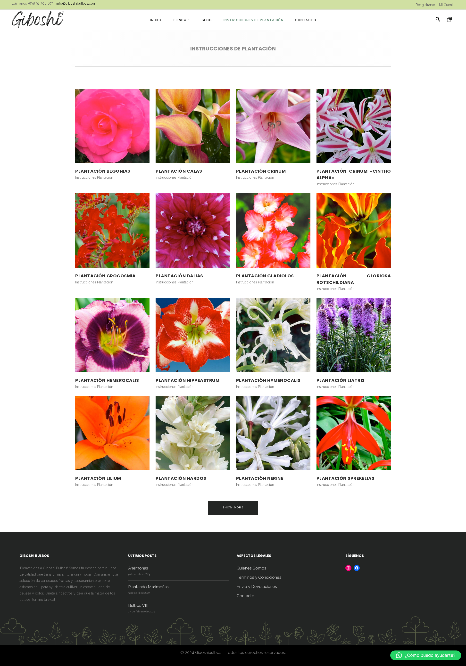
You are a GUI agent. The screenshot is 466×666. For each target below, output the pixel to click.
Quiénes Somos (251, 568)
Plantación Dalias (179, 276)
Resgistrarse (425, 5)
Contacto (245, 595)
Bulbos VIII (138, 605)
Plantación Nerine (259, 478)
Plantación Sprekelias (345, 478)
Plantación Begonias (102, 171)
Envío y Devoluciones (257, 586)
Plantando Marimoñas (148, 586)
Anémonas (138, 568)
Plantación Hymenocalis (268, 380)
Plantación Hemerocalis (107, 380)
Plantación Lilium (98, 478)
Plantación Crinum (261, 171)
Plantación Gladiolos (265, 276)
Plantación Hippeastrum (187, 380)
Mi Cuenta (447, 5)
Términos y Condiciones (259, 577)
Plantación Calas (179, 171)
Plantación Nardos (181, 478)
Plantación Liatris (340, 380)
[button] (425, 655)
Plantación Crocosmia (105, 276)
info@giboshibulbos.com (76, 3)
